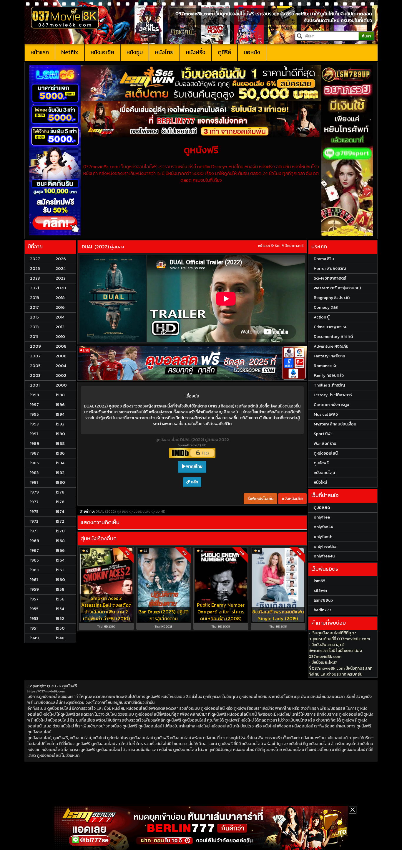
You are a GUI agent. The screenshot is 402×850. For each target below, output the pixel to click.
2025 (35, 268)
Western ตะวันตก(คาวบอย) (337, 288)
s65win (320, 590)
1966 (60, 550)
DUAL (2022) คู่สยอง (103, 246)
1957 (34, 599)
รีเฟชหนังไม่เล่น (260, 499)
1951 (33, 628)
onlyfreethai (325, 546)
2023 (35, 278)
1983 (34, 473)
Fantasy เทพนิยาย (329, 356)
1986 (60, 453)
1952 (60, 618)
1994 (60, 414)
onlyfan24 (323, 527)
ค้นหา (366, 36)
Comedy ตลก (326, 307)
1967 (34, 550)
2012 (60, 327)
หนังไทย (164, 52)
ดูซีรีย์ (224, 52)
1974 (60, 512)
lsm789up (323, 600)
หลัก (194, 482)
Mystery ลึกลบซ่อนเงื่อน (335, 424)
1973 (34, 521)
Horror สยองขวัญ (330, 268)
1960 (60, 580)
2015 (34, 317)
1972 (60, 521)
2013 (34, 327)
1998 (60, 395)
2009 (35, 346)
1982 (60, 473)
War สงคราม (325, 443)
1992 (60, 424)
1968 (60, 541)
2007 (35, 356)
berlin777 (322, 610)
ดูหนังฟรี (69, 686)
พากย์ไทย (193, 466)
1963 (34, 570)
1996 (60, 405)
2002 (61, 375)
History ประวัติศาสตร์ (333, 395)
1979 (34, 492)
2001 (34, 385)
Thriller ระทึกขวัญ (329, 385)
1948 (60, 638)
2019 (34, 298)
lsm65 (319, 581)
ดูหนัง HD (158, 511)
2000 (61, 385)
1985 (34, 463)
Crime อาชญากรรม (330, 327)
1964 (60, 560)
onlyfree (322, 517)
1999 (34, 395)
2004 (61, 366)
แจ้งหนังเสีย (292, 499)
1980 (60, 482)
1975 (34, 512)
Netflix (69, 52)
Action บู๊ (322, 317)
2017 (34, 307)
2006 (61, 356)
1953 (34, 618)
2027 (35, 259)
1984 (60, 463)
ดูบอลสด (322, 507)
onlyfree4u (324, 556)
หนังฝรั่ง (195, 52)
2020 (61, 288)
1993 (34, 424)
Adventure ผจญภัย (331, 346)
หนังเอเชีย (102, 52)
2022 (61, 278)
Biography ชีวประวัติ (332, 298)
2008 (61, 346)
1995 (34, 414)
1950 (60, 628)
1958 (60, 589)
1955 (34, 609)
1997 (34, 405)
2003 (35, 375)
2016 (60, 307)
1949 (34, 638)
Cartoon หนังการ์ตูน (331, 405)
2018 (60, 298)
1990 (60, 434)
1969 (34, 541)
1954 (60, 609)
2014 (60, 317)
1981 (34, 482)
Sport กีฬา (323, 434)
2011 (34, 337)
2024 (61, 268)
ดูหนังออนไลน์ (167, 440)
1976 (60, 502)
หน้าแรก (40, 52)
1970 (60, 531)
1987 (34, 453)
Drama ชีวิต (324, 259)
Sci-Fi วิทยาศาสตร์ (289, 245)
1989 (34, 443)
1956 (60, 599)
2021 (34, 288)
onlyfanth (323, 537)
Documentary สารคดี (333, 337)
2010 (60, 337)
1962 (60, 570)
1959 (34, 589)
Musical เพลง (326, 414)
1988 (60, 443)
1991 (34, 434)
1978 (60, 492)
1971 (33, 531)
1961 (34, 580)
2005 (35, 366)
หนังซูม (135, 52)
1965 (34, 560)
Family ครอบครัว (329, 375)
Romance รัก (325, 366)
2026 (61, 259)
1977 (34, 502)
